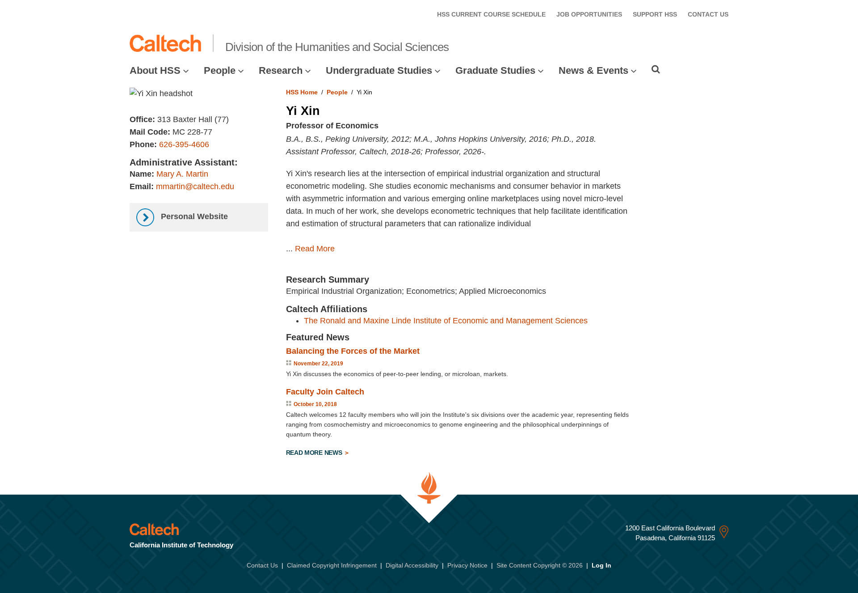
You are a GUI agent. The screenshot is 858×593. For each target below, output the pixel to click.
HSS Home (302, 92)
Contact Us (262, 565)
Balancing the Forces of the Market (353, 351)
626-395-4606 (184, 144)
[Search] (656, 69)
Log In (601, 565)
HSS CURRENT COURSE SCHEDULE (491, 14)
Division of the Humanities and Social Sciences (337, 47)
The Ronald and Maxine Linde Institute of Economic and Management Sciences (446, 320)
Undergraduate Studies (379, 70)
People (220, 70)
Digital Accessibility (412, 565)
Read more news (315, 452)
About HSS (155, 70)
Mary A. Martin (182, 173)
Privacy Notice (467, 565)
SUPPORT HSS (655, 14)
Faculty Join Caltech (325, 391)
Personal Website (193, 216)
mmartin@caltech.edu (195, 186)
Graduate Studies (495, 70)
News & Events (593, 70)
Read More (315, 248)
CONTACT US (708, 14)
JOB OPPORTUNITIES (589, 14)
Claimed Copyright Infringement (332, 565)
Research (281, 70)
